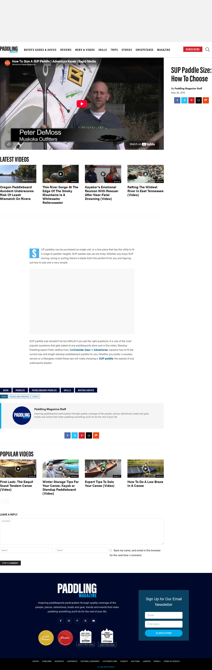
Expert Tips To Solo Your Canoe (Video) (99, 483)
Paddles (20, 390)
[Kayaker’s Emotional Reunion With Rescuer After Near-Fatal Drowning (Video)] (103, 174)
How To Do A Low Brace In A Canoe (145, 483)
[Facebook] (177, 100)
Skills (103, 50)
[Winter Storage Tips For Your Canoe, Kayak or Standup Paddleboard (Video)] (61, 469)
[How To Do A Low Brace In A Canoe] (145, 469)
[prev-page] (2, 501)
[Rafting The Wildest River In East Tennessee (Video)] (145, 174)
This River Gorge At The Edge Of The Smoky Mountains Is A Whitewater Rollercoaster (60, 195)
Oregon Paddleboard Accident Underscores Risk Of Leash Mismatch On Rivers (17, 193)
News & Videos (85, 50)
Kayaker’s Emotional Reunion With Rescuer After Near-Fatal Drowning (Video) (101, 193)
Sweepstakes (144, 50)
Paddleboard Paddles (44, 390)
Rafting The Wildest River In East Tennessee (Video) (145, 191)
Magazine (163, 50)
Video (35, 396)
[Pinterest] (191, 100)
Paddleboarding (19, 396)
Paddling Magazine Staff (188, 88)
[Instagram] (69, 621)
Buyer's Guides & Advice (40, 50)
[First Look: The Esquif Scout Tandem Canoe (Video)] (18, 469)
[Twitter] (184, 100)
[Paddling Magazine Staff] (21, 415)
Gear (6, 390)
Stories (127, 50)
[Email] (199, 100)
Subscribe (193, 49)
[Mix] (206, 100)
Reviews (66, 50)
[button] (207, 50)
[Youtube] (94, 621)
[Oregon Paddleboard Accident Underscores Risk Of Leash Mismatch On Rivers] (18, 174)
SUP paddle (106, 358)
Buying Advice (86, 390)
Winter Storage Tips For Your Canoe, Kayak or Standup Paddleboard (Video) (61, 487)
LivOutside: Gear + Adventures (89, 350)
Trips (114, 50)
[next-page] (7, 501)
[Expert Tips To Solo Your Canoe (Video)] (103, 469)
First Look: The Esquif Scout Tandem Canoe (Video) (16, 485)
